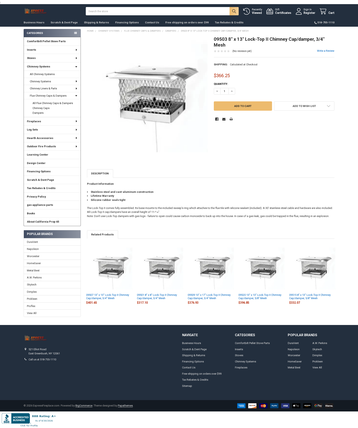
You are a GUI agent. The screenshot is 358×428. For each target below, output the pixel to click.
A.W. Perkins (34, 277)
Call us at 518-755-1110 (42, 359)
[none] (147, 96)
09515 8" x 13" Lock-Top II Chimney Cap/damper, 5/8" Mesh (310, 296)
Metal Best (33, 270)
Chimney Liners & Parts (43, 88)
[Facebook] (217, 119)
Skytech (31, 284)
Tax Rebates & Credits (229, 22)
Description (100, 173)
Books (31, 213)
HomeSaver (34, 263)
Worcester (33, 256)
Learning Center (37, 154)
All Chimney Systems (42, 74)
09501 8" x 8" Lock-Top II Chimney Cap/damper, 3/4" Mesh (157, 296)
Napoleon (33, 249)
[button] (304, 106)
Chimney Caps (41, 108)
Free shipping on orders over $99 (187, 22)
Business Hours (34, 22)
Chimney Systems (38, 66)
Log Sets (32, 129)
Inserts (31, 49)
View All (31, 313)
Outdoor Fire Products (41, 146)
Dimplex (32, 291)
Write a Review (325, 50)
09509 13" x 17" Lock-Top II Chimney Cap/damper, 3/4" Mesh (209, 296)
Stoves (31, 58)
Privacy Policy (36, 196)
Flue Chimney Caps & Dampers (48, 95)
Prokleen (32, 298)
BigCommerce (83, 405)
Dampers (38, 112)
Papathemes (125, 405)
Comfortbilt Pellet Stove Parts (46, 41)
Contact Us (152, 22)
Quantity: (221, 83)
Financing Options (127, 22)
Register (309, 12)
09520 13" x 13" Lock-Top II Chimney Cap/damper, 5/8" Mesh (259, 296)
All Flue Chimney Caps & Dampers (53, 103)
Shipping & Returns (96, 22)
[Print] (231, 119)
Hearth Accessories (40, 138)
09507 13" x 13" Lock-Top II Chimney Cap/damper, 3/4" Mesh (107, 296)
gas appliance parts (40, 204)
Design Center (36, 163)
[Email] (224, 119)
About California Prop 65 (43, 221)
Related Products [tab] (102, 234)
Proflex (31, 306)
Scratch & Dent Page (64, 22)
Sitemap (187, 385)
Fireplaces (34, 121)
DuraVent (32, 241)
